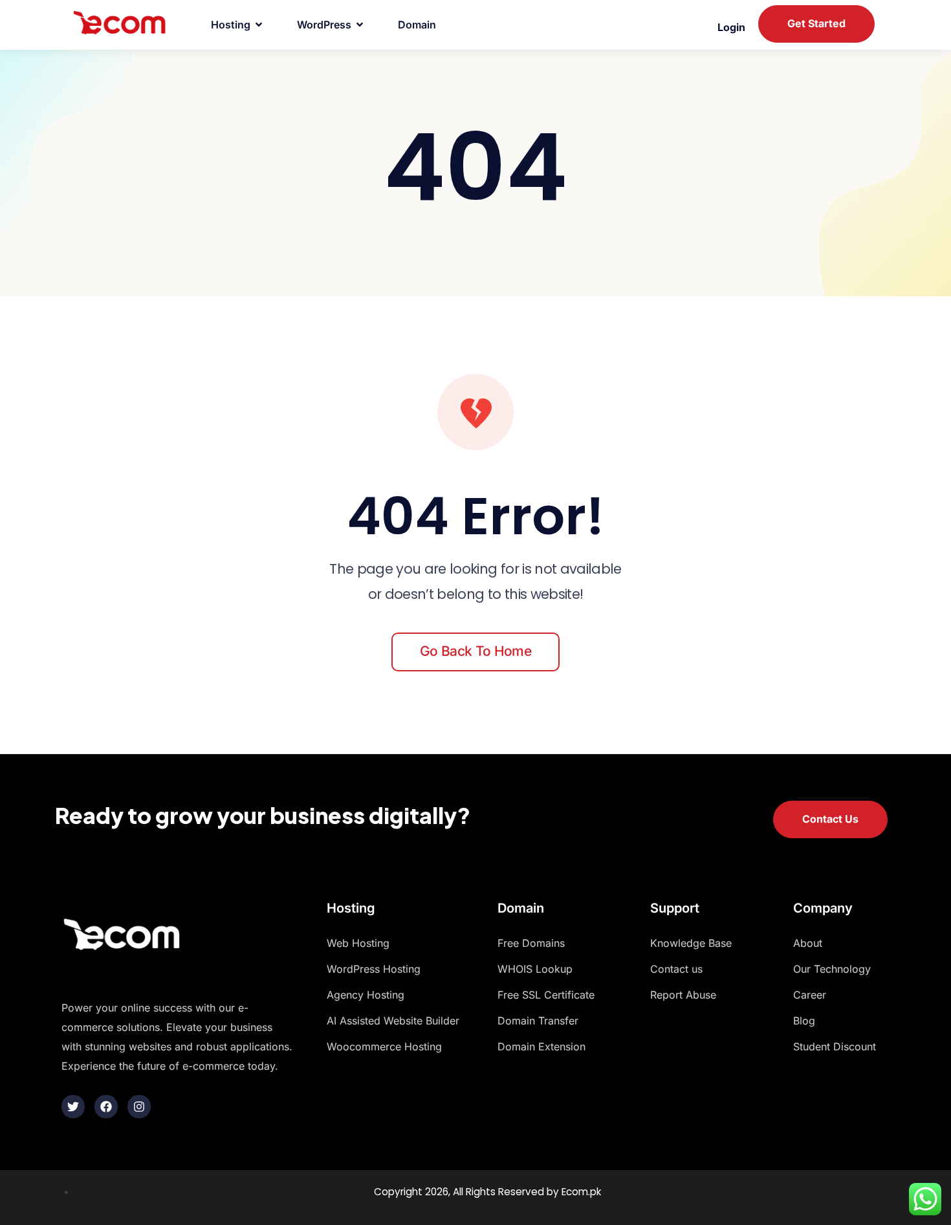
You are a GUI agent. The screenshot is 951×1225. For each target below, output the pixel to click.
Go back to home (475, 651)
